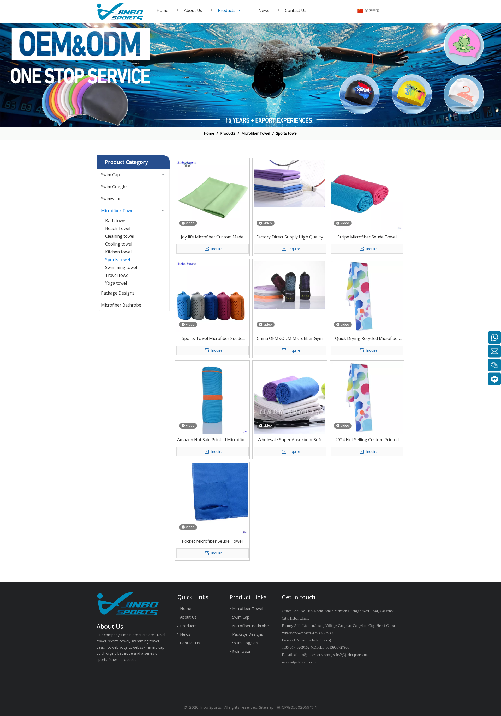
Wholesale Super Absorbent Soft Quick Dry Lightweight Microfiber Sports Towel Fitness (289, 440)
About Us (188, 617)
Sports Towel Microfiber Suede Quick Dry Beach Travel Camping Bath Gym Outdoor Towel (212, 338)
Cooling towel (118, 244)
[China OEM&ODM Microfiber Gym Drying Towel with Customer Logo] (290, 284)
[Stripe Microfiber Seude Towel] (367, 195)
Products (188, 625)
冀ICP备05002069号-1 (297, 707)
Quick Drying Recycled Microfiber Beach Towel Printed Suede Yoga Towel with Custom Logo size (367, 338)
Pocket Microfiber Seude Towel (212, 541)
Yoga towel (116, 283)
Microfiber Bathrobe (121, 305)
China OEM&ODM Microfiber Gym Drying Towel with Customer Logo (289, 338)
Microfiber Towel (117, 210)
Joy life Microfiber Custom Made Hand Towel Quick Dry (212, 237)
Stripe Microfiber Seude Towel (367, 237)
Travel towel (117, 275)
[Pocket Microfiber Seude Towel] (212, 499)
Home (185, 608)
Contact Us (190, 642)
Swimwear (111, 198)
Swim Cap (110, 175)
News (185, 634)
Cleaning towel (119, 236)
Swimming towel (121, 267)
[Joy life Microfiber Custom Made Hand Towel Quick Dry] (212, 195)
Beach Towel (117, 228)
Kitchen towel (118, 252)
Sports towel (117, 259)
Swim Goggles (114, 186)
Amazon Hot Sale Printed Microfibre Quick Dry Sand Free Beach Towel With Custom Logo (212, 440)
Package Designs (117, 293)
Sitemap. (267, 707)
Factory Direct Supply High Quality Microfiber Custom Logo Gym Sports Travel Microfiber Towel (289, 237)
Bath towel (115, 220)
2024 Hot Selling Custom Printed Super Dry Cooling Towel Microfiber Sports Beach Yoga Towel (367, 440)
